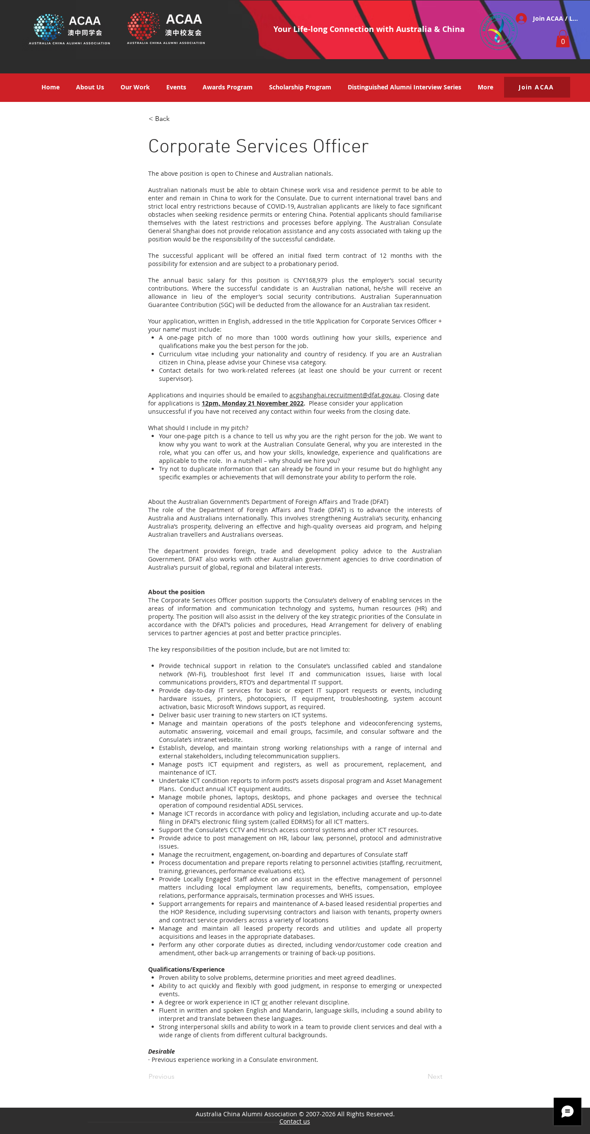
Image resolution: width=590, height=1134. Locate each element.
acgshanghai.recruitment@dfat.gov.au (344, 395)
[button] (562, 39)
